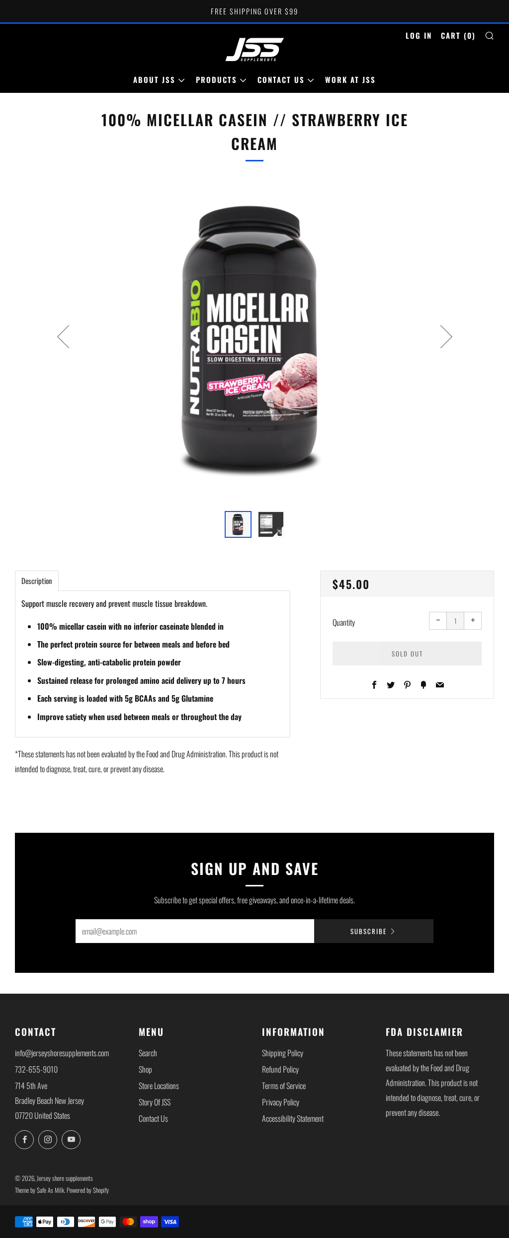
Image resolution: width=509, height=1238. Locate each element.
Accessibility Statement (293, 1118)
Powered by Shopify (88, 1190)
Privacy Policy (280, 1102)
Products (216, 79)
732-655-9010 (36, 1069)
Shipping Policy (282, 1053)
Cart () (458, 35)
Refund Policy (280, 1069)
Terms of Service (284, 1086)
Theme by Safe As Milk (39, 1190)
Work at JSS (350, 79)
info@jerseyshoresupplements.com (62, 1053)
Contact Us (281, 79)
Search (148, 1053)
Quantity (344, 622)
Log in (419, 35)
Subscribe (368, 931)
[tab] (238, 524)
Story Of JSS (154, 1102)
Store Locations (159, 1086)
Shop (145, 1069)
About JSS (154, 79)
